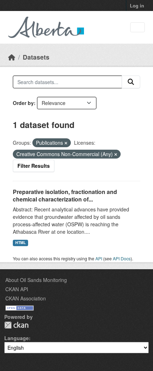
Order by (23, 102)
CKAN (16, 325)
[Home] (11, 56)
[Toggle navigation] (137, 27)
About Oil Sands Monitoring (36, 279)
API (98, 258)
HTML (20, 242)
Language (16, 338)
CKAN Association (25, 298)
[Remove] (65, 143)
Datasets (36, 56)
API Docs (122, 258)
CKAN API (16, 289)
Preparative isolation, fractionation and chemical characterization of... (65, 195)
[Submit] (131, 82)
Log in (137, 5)
